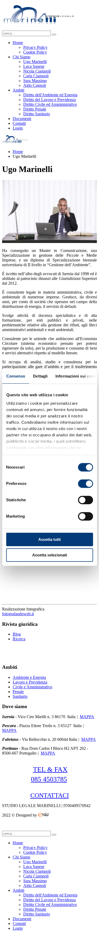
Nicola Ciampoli (37, 71)
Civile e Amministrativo (32, 687)
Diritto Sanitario (36, 114)
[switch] (85, 483)
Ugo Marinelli (35, 61)
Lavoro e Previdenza (30, 682)
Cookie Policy (35, 52)
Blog (17, 634)
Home (18, 42)
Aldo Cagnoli (34, 85)
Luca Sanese (33, 66)
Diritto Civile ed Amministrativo (50, 104)
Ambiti (18, 90)
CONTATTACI (49, 795)
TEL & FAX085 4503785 (49, 774)
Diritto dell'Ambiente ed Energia (50, 95)
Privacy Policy (35, 47)
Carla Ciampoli (36, 76)
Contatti (19, 123)
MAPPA (87, 716)
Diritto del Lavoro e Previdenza (49, 99)
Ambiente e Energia (29, 677)
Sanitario (20, 696)
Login (18, 128)
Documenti (22, 118)
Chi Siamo (21, 57)
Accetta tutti (49, 539)
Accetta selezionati (49, 555)
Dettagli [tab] (40, 376)
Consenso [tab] (15, 376)
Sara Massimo (35, 80)
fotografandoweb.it (18, 614)
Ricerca (19, 639)
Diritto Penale (34, 109)
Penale (18, 691)
